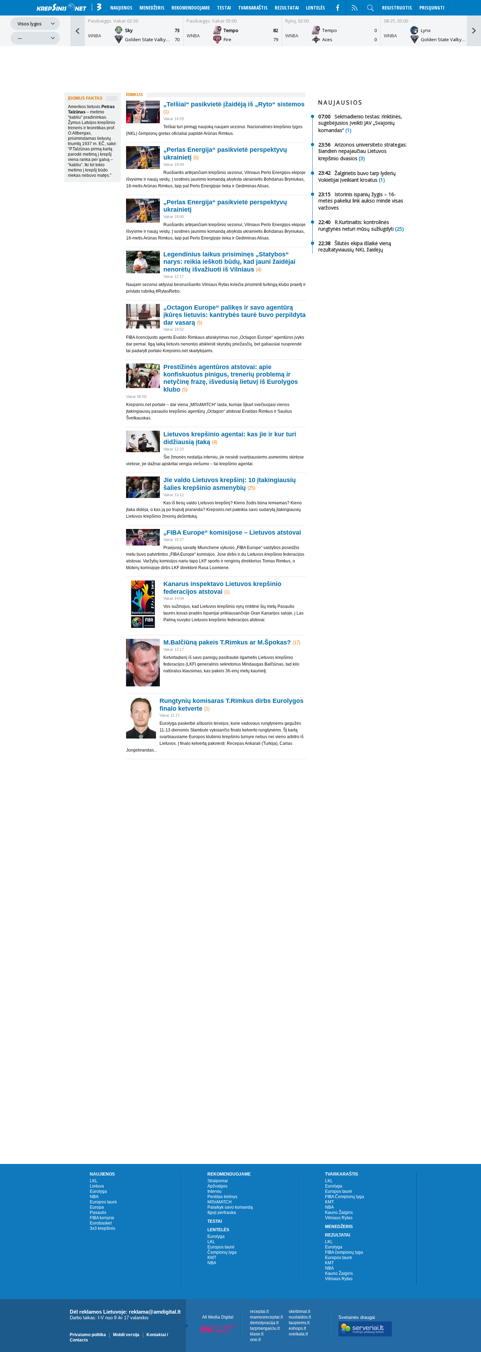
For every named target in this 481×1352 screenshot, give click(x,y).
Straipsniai (217, 1180)
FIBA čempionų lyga (344, 1252)
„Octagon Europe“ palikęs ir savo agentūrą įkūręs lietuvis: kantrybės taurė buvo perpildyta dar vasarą (234, 315)
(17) (296, 642)
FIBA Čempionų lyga (344, 1196)
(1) (166, 111)
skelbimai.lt (299, 1311)
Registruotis (397, 7)
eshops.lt (297, 1328)
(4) (258, 269)
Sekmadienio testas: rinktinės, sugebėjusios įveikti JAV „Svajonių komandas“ (360, 123)
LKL (94, 1180)
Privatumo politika (88, 1334)
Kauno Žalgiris (339, 1212)
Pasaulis (98, 1212)
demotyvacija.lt (264, 1322)
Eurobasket (101, 1223)
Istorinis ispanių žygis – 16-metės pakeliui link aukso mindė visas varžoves (360, 201)
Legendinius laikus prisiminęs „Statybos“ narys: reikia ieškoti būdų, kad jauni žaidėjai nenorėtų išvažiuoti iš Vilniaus (229, 262)
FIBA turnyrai (102, 1217)
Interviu (214, 1191)
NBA (94, 1196)
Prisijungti (431, 7)
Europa (97, 1207)
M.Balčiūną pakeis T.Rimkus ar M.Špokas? (228, 642)
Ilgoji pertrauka (221, 1212)
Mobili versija (126, 1334)
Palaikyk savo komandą (230, 1207)
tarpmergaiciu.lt (265, 1328)
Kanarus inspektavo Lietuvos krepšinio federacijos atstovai (222, 587)
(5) (196, 157)
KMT (211, 1257)
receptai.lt (259, 1311)
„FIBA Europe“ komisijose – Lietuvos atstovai (232, 532)
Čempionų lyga (222, 1252)
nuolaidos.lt (300, 1317)
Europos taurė (103, 1202)
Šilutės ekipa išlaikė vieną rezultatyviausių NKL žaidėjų (354, 246)
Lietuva (97, 1186)
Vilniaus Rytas (338, 1217)
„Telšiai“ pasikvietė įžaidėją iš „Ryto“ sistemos (234, 104)
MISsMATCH (219, 1202)
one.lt (255, 1339)
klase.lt (256, 1334)
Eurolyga (98, 1191)
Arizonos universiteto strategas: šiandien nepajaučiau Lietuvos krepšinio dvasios (362, 151)
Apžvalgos (217, 1186)
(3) (362, 158)
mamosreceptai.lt (266, 1317)
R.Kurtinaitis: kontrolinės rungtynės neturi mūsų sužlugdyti (356, 225)
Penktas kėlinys (222, 1196)
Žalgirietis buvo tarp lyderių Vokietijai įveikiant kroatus (357, 176)
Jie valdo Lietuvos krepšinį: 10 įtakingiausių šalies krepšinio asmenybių (229, 483)
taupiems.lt (299, 1322)
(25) (251, 488)
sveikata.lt (298, 1334)
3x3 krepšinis (102, 1228)
